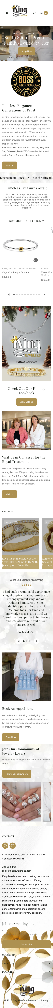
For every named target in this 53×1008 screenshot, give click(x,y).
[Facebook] (5, 846)
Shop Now (26, 51)
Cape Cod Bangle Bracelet (16, 272)
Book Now (11, 737)
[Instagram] (12, 846)
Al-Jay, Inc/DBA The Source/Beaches (19, 268)
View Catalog (26, 402)
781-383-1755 (9, 866)
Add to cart (35, 260)
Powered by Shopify (38, 1000)
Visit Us (9, 165)
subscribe (26, 944)
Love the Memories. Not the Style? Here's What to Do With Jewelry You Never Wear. (20, 562)
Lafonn (44, 268)
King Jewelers (19, 1000)
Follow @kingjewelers (17, 774)
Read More (7, 511)
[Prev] (8, 294)
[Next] (44, 294)
